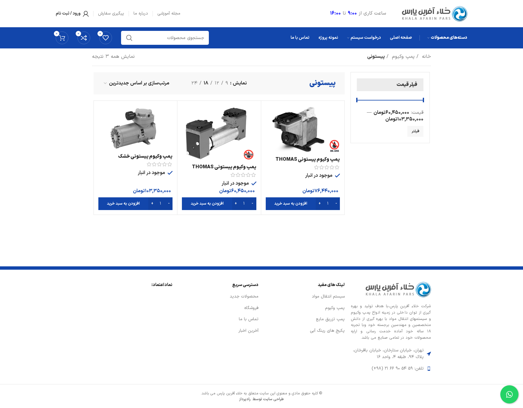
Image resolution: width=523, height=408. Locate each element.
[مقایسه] (270, 115)
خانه (425, 56)
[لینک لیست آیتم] (391, 368)
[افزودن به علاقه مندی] (270, 142)
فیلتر (415, 131)
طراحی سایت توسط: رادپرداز (261, 399)
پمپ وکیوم (402, 56)
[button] (303, 203)
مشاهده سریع (270, 129)
